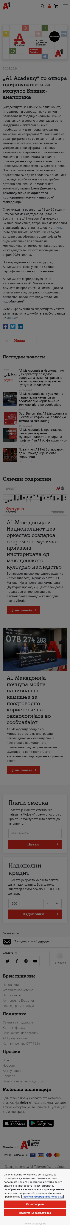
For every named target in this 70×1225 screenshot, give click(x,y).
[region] (35, 1197)
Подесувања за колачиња (35, 1212)
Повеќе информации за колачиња (42, 1196)
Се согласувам (35, 1204)
